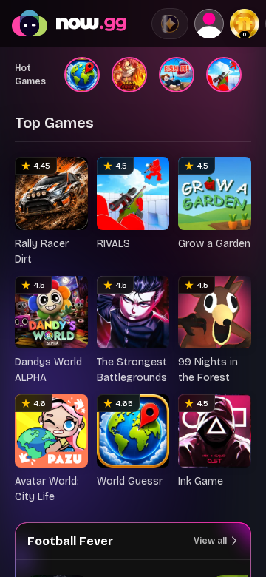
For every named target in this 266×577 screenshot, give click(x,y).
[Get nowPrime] (169, 23)
